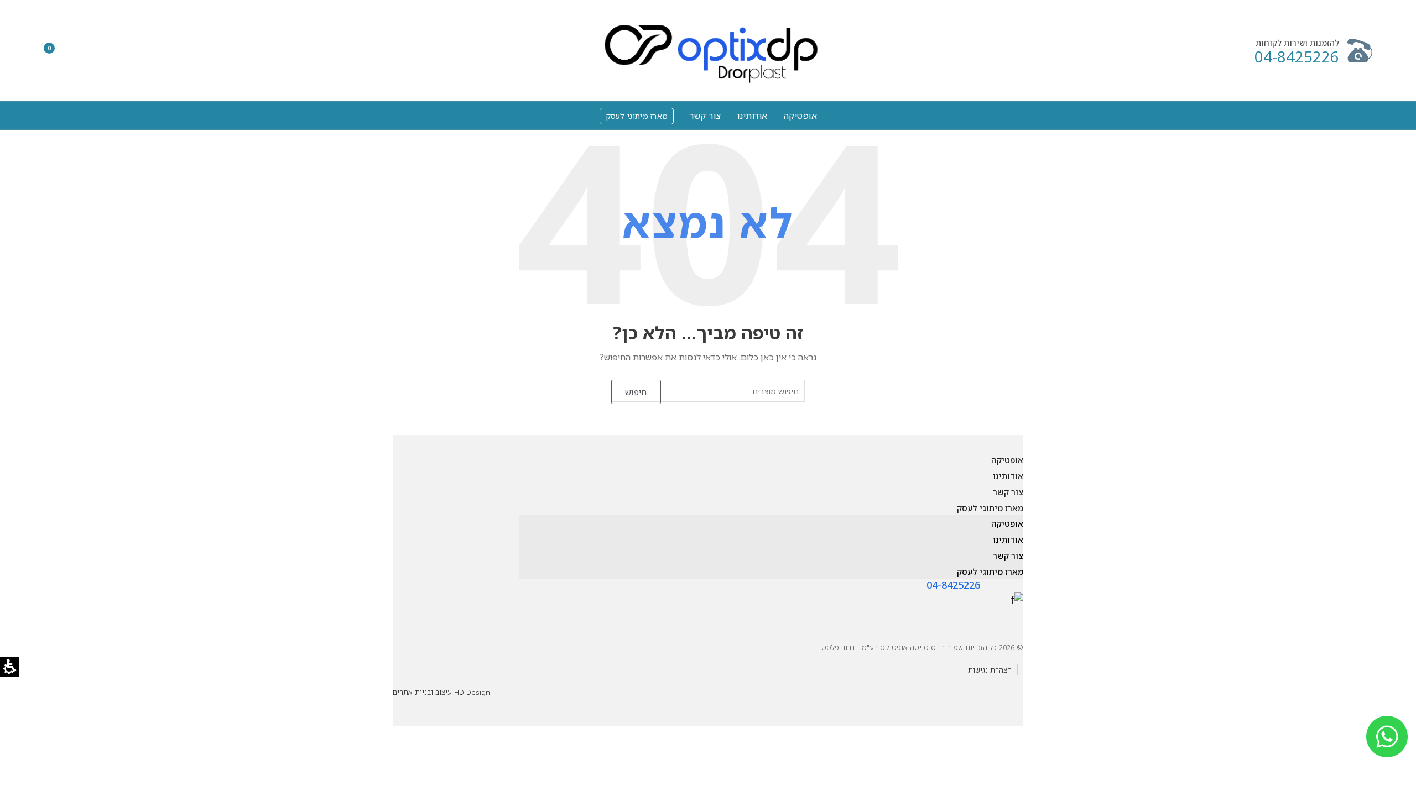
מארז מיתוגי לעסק (634, 114)
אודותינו (752, 115)
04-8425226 (1296, 56)
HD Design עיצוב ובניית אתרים (441, 692)
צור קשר (705, 115)
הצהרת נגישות (990, 670)
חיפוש (636, 391)
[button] (87, 51)
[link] (1017, 598)
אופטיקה (801, 115)
